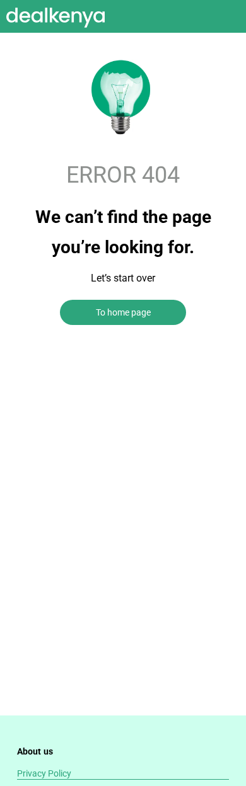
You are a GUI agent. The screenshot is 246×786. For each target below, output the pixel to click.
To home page (123, 312)
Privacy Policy (44, 773)
